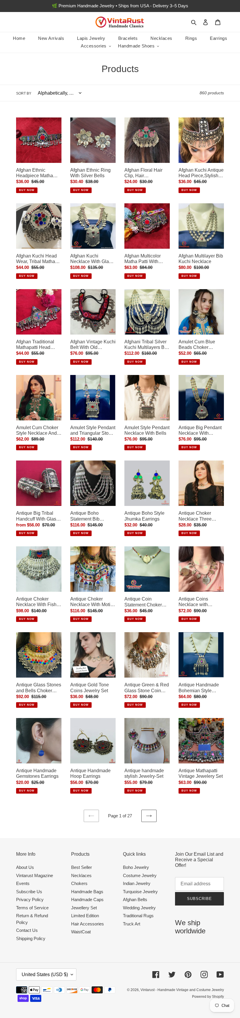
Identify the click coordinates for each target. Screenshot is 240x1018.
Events (23, 883)
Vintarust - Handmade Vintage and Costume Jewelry (182, 990)
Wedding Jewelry (139, 907)
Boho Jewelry (136, 867)
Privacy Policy (30, 899)
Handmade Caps (87, 899)
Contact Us (27, 930)
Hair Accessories (87, 923)
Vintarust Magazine (34, 875)
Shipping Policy (30, 938)
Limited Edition (85, 915)
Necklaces (81, 875)
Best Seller (81, 867)
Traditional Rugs (138, 915)
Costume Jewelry (140, 875)
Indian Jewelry (136, 883)
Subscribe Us (29, 891)
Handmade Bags (87, 891)
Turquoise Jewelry (140, 891)
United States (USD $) (45, 974)
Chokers (79, 883)
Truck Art (131, 923)
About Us (25, 867)
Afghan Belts (135, 899)
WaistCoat (81, 931)
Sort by (23, 93)
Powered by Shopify (208, 997)
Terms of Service (32, 907)
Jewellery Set (84, 907)
